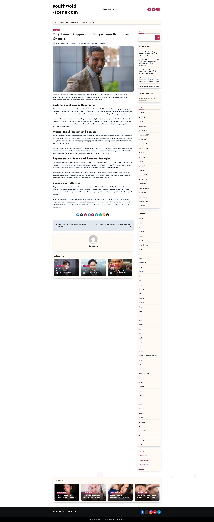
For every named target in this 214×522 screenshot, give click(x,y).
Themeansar (120, 519)
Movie (140, 391)
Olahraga (141, 409)
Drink (140, 311)
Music (140, 395)
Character (142, 271)
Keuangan (142, 378)
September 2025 (144, 144)
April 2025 (142, 166)
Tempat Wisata (143, 431)
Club (140, 280)
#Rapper (89, 43)
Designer (141, 302)
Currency (142, 298)
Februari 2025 (143, 175)
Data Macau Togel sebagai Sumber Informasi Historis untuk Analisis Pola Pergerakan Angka (149, 79)
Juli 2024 (142, 206)
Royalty (141, 418)
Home (105, 9)
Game (140, 342)
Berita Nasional (143, 245)
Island (140, 364)
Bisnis (140, 249)
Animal (141, 218)
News (140, 404)
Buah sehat (142, 263)
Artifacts (141, 232)
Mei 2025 (141, 161)
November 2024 (144, 188)
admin (60, 43)
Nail (140, 400)
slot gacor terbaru (144, 464)
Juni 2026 (142, 117)
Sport (140, 426)
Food (140, 338)
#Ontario (83, 43)
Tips (140, 435)
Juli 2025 (142, 153)
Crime (140, 294)
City (140, 276)
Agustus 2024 (143, 201)
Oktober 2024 (143, 192)
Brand (140, 258)
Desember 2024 (144, 184)
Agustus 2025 (143, 148)
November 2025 (144, 135)
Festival (141, 325)
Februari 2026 (143, 126)
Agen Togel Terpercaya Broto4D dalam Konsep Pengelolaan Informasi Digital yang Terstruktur (149, 62)
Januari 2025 (143, 179)
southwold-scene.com (60, 94)
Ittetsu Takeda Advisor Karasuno (149, 86)
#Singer (94, 43)
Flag (140, 333)
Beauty (141, 236)
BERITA (141, 240)
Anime (141, 223)
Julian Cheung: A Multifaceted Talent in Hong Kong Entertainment (93, 270)
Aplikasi (141, 227)
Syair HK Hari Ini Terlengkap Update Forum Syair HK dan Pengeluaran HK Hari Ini (147, 71)
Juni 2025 (142, 157)
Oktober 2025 (143, 139)
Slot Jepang (142, 422)
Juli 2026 (142, 113)
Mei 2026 (141, 122)
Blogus (112, 519)
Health (141, 351)
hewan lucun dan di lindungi (148, 356)
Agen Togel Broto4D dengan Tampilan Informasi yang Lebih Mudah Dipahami (148, 53)
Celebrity (56, 30)
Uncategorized (143, 440)
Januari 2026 (143, 130)
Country (141, 289)
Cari (140, 32)
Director (141, 307)
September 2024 (144, 197)
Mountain (142, 387)
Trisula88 (141, 469)
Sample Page (113, 9)
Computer (142, 285)
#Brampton (76, 43)
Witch (140, 444)
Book (140, 254)
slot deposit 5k (143, 460)
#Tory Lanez (101, 43)
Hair (140, 347)
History (141, 360)
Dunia (140, 316)
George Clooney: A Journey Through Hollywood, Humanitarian (119, 270)
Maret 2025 (142, 170)
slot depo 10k (143, 456)
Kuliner (141, 382)
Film (140, 329)
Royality (141, 413)
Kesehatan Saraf (144, 373)
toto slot (141, 451)
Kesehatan (142, 369)
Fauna (141, 320)
